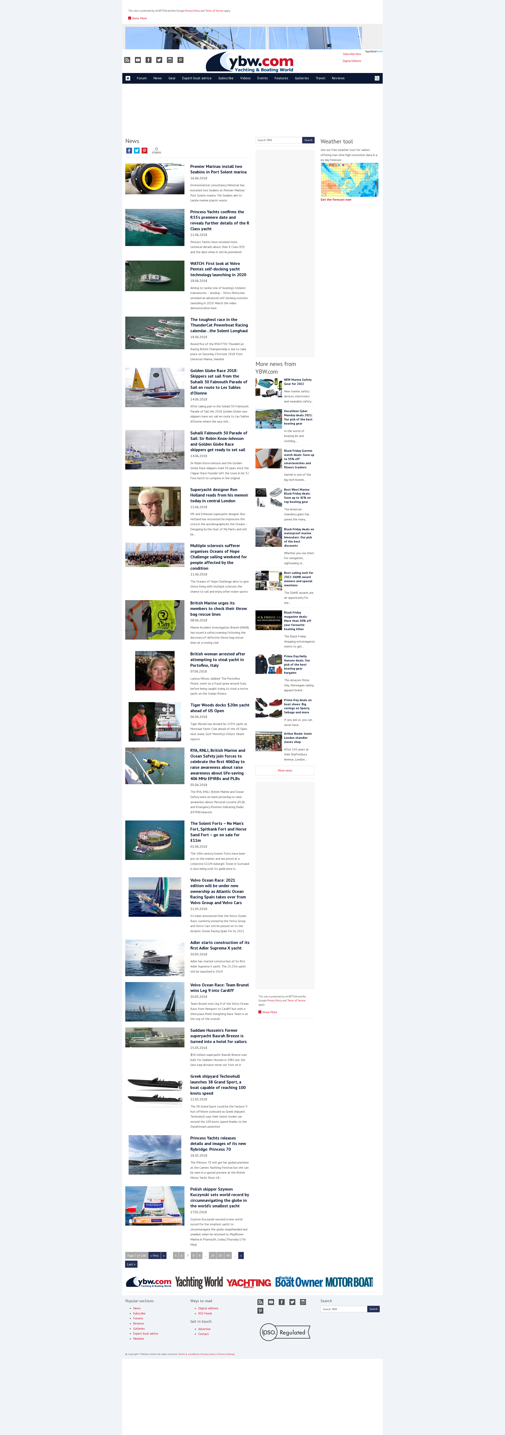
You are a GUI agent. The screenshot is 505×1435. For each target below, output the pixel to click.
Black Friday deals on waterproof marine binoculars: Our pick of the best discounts (299, 537)
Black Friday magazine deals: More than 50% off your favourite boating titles (297, 620)
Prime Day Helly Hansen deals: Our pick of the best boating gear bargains (297, 664)
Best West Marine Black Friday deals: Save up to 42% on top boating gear (297, 495)
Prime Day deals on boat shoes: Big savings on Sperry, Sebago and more (298, 706)
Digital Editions (352, 61)
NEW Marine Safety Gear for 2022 (297, 382)
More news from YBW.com (275, 367)
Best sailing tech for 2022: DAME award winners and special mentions (298, 579)
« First (154, 1255)
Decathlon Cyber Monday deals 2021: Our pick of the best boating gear (298, 417)
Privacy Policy (192, 10)
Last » (131, 1264)
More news (285, 770)
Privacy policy (208, 1354)
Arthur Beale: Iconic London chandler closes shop (298, 738)
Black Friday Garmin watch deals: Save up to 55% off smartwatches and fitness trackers (299, 459)
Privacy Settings (226, 1354)
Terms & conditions (188, 1354)
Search (308, 140)
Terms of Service (214, 10)
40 (228, 1255)
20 (212, 1255)
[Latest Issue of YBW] (374, 51)
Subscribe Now (352, 54)
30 (220, 1255)
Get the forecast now (336, 199)
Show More (139, 18)
